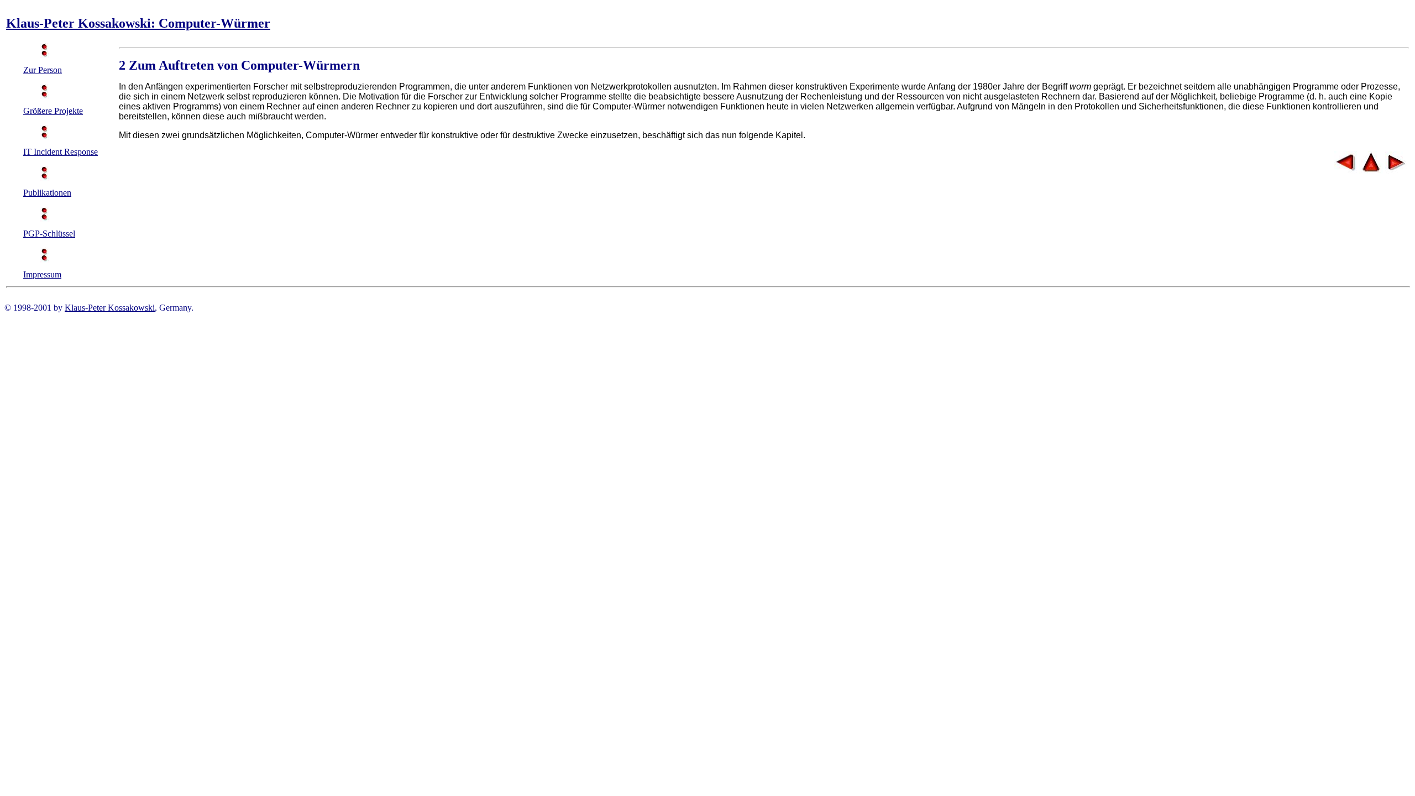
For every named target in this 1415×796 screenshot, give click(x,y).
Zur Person (42, 70)
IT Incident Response (60, 151)
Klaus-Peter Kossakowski (110, 307)
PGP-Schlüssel (49, 233)
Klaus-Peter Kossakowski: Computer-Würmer (138, 23)
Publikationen (47, 192)
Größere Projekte (53, 111)
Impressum (42, 274)
